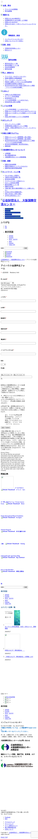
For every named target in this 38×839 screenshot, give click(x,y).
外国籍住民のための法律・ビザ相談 (16, 20)
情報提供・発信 (14, 35)
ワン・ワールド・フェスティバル (15, 80)
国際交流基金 (9, 186)
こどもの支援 (7, 106)
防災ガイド (8, 50)
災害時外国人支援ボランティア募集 (16, 126)
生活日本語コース (10, 98)
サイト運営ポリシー (11, 825)
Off (6, 228)
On (6, 226)
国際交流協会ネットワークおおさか (16, 166)
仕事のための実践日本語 (12, 94)
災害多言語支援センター (12, 48)
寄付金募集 (8, 11)
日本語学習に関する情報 (12, 102)
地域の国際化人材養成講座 (13, 78)
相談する (6, 15)
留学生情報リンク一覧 (12, 65)
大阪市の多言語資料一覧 (12, 177)
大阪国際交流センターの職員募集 (15, 157)
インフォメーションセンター (14, 39)
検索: (2, 248)
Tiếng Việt (12, 244)
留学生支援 (8, 69)
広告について (9, 829)
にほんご (5, 91)
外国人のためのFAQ (11, 22)
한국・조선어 (13, 239)
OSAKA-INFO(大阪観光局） (14, 192)
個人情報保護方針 (10, 155)
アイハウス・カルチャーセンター (15, 76)
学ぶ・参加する (8, 73)
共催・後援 (6, 161)
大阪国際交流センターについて (13, 150)
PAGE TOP (4, 837)
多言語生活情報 (10, 179)
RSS (6, 819)
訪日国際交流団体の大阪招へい (15, 83)
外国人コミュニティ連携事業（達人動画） (18, 139)
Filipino (11, 243)
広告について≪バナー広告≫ (14, 41)
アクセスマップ (10, 822)
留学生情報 (12, 60)
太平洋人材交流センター (12, 195)
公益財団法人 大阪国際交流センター (21, 832)
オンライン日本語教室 (12, 96)
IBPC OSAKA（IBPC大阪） (13, 194)
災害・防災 (6, 45)
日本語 (11, 236)
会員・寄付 (7, 5)
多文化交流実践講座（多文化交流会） (17, 144)
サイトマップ (9, 824)
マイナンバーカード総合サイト (15, 181)
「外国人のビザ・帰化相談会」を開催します (19, 656)
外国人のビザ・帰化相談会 (15, 650)
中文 (10, 241)
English (11, 237)
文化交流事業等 (10, 67)
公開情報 (8, 153)
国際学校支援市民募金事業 (13, 168)
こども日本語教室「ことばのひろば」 (17, 100)
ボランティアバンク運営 (12, 124)
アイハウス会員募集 (11, 9)
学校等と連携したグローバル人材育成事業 (18, 82)
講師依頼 (8, 146)
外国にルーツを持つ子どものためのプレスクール (20, 111)
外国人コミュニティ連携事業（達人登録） (18, 137)
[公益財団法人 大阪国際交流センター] (19, 204)
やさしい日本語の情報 (12, 183)
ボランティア (7, 120)
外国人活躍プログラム (10, 133)
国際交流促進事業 (10, 164)
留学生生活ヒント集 (11, 63)
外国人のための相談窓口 (12, 18)
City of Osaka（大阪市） (12, 175)
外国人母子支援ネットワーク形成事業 (17, 116)
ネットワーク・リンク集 (11, 172)
